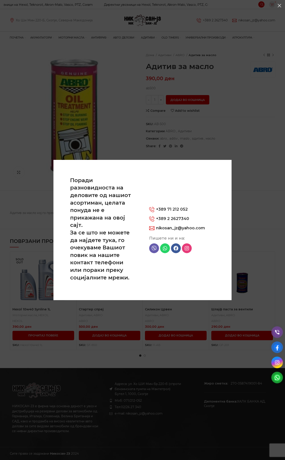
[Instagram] (187, 248)
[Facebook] (176, 248)
